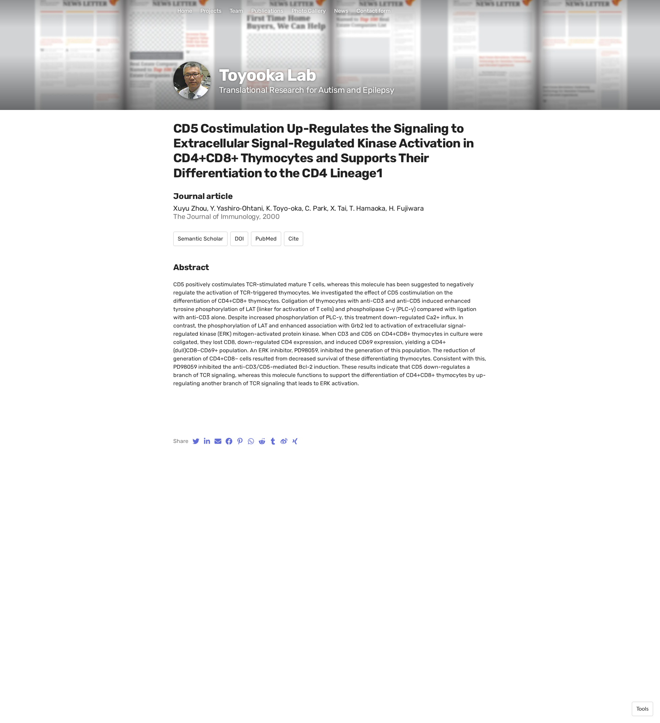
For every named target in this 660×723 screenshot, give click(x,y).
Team (236, 11)
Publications (267, 11)
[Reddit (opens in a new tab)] (261, 441)
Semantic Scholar (200, 238)
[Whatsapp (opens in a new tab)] (251, 441)
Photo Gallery (309, 11)
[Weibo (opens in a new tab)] (283, 441)
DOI (239, 238)
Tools (642, 709)
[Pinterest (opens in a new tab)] (239, 441)
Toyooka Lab (267, 75)
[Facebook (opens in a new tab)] (229, 441)
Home (184, 11)
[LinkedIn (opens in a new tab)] (207, 441)
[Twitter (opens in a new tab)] (195, 441)
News (341, 11)
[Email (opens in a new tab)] (217, 441)
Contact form (373, 11)
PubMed (266, 238)
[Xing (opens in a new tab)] (295, 441)
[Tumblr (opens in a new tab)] (273, 441)
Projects (210, 11)
